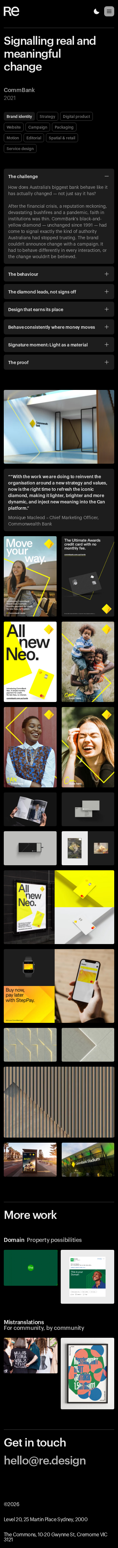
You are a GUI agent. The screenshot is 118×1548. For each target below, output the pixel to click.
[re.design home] (15, 11)
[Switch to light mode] (97, 11)
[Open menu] (109, 11)
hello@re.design (45, 1459)
